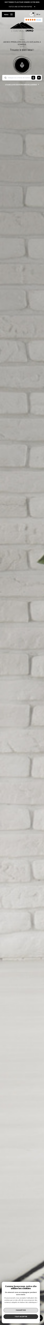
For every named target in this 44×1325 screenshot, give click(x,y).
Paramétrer (21, 1310)
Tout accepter (21, 1316)
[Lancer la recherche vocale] (22, 64)
